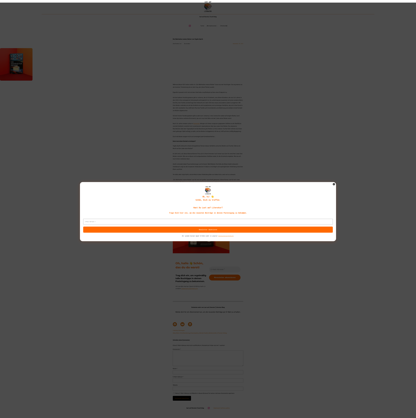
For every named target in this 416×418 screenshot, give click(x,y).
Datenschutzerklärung (225, 235)
